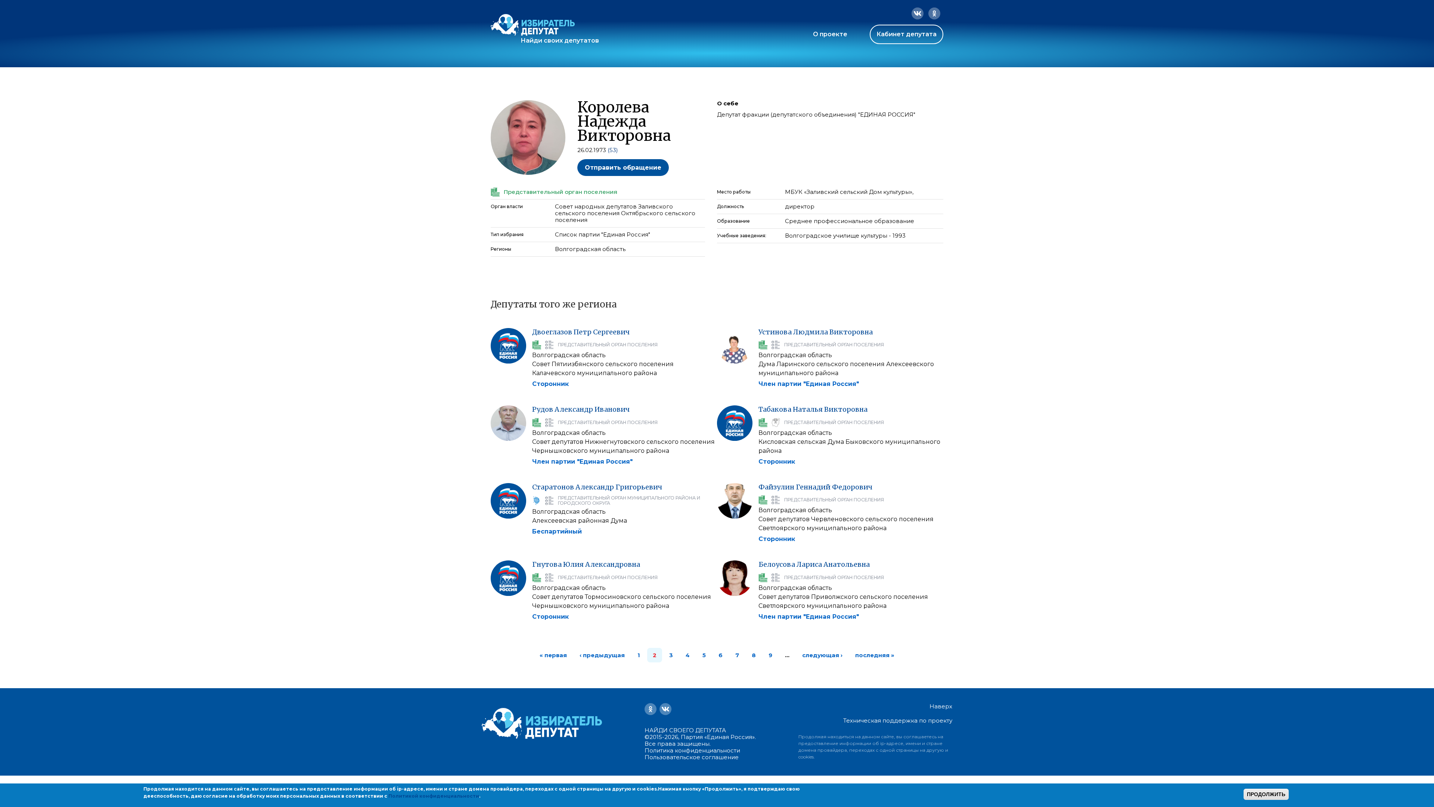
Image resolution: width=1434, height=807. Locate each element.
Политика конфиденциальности (692, 750)
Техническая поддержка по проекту (897, 720)
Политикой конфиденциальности (433, 796)
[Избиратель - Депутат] (533, 25)
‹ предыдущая (602, 655)
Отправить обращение (623, 167)
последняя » (874, 655)
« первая (553, 655)
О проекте (830, 34)
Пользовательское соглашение (692, 757)
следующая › (822, 655)
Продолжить (1266, 794)
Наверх (940, 706)
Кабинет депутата (906, 34)
